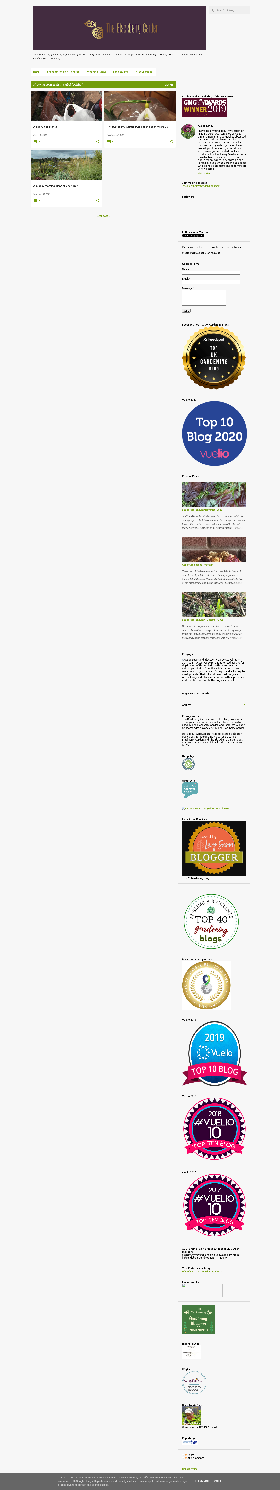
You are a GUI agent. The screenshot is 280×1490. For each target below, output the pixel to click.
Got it (218, 1481)
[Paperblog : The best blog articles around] (190, 1444)
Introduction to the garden (63, 72)
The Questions (143, 72)
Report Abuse (189, 1468)
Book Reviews (120, 72)
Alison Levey (205, 125)
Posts (190, 1455)
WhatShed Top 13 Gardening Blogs (202, 1271)
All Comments (195, 1457)
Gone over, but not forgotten (197, 564)
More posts (103, 216)
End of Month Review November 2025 (202, 509)
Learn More (203, 1481)
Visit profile (204, 173)
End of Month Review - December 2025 (202, 619)
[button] (97, 141)
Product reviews (96, 72)
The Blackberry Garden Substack (201, 185)
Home (36, 72)
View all (169, 85)
